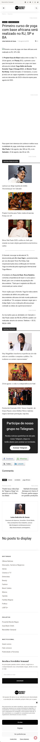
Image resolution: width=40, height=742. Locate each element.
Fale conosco (7, 648)
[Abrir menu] (4, 8)
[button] (37, 702)
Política (4, 604)
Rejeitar (20, 728)
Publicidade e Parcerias (10, 652)
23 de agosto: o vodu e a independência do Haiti (18, 384)
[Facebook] (32, 2)
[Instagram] (25, 2)
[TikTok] (27, 2)
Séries (4, 569)
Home (4, 14)
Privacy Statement (24, 739)
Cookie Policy (13, 739)
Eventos (10, 14)
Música (4, 592)
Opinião (5, 596)
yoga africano (26, 480)
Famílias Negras (7, 600)
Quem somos (6, 644)
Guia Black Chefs (8, 626)
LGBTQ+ (5, 607)
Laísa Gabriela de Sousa (9, 41)
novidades (17, 480)
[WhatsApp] (35, 2)
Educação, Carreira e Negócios (13, 565)
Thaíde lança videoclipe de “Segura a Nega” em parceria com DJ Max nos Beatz (10, 492)
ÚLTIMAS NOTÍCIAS (13, 22)
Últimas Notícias (7, 561)
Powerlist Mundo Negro (10, 622)
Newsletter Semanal (7, 2)
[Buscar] (36, 8)
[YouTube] (30, 2)
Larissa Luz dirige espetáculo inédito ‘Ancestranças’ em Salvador (14, 187)
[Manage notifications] (35, 738)
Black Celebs (6, 588)
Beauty (4, 580)
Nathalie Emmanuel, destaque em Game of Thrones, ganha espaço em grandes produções (29, 492)
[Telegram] (37, 2)
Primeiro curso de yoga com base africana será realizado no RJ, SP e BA (20, 31)
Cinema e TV (6, 573)
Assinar (20, 681)
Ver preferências (20, 734)
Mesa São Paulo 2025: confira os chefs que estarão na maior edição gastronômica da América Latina (19, 243)
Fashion (5, 584)
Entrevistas (6, 576)
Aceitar (20, 722)
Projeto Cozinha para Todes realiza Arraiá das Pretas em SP (18, 214)
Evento (10, 480)
